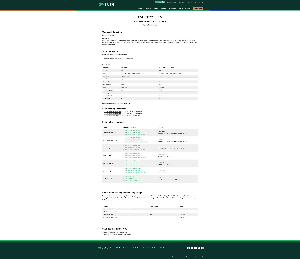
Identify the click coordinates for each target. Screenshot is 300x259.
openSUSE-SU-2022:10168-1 (112, 112)
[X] (195, 248)
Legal (116, 247)
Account (183, 2)
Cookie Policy (200, 256)
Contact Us (187, 8)
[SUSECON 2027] (160, 2)
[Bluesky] (202, 248)
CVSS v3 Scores (106, 64)
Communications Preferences (144, 247)
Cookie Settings (184, 256)
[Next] (155, 25)
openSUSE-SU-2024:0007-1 (112, 116)
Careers (112, 247)
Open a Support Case (104, 256)
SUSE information (110, 51)
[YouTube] (188, 248)
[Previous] (146, 25)
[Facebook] (192, 248)
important (126, 58)
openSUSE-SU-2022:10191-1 (112, 114)
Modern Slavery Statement (125, 247)
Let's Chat (161, 247)
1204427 (116, 103)
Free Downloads (198, 8)
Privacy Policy (193, 256)
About (134, 247)
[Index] (151, 25)
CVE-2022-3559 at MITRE (109, 35)
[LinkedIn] (199, 248)
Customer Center (173, 2)
